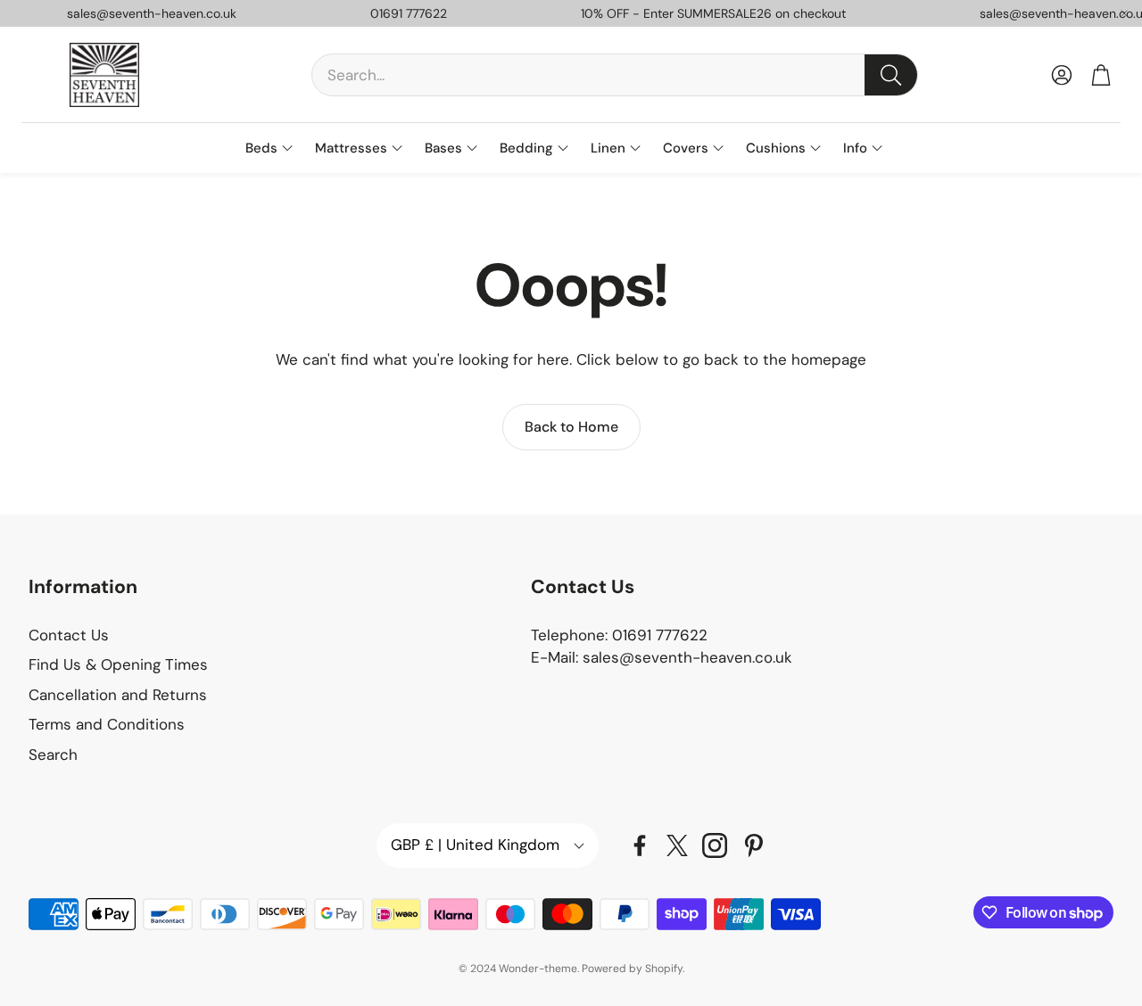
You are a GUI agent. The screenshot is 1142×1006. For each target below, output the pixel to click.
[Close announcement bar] (1124, 13)
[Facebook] (639, 845)
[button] (614, 74)
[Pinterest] (753, 845)
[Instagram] (714, 845)
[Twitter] (677, 845)
